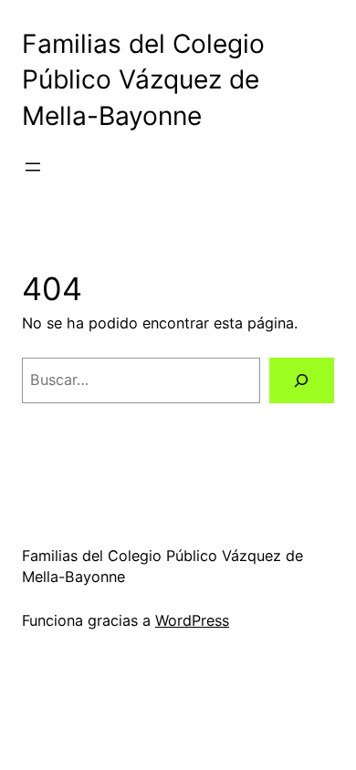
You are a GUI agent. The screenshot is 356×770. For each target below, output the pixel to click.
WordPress (192, 620)
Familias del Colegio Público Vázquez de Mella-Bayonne (143, 79)
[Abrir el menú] (33, 167)
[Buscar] (301, 380)
